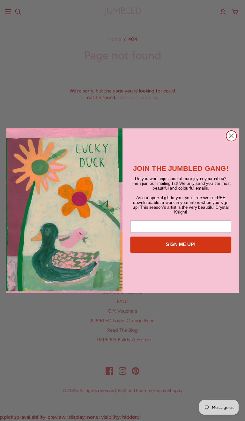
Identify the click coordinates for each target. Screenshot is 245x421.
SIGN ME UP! (181, 244)
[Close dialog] (231, 136)
